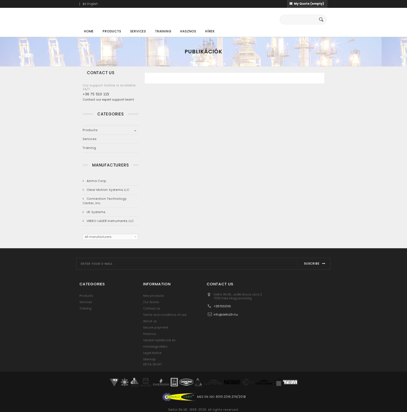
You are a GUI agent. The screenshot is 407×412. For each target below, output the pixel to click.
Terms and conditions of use (165, 315)
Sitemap (149, 359)
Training (163, 31)
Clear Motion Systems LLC (108, 190)
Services (138, 31)
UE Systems (96, 212)
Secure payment (155, 327)
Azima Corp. (96, 181)
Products (112, 31)
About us (150, 321)
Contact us (151, 308)
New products (153, 296)
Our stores (151, 302)
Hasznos (188, 31)
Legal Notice (152, 353)
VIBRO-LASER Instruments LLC (110, 221)
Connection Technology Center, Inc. (105, 201)
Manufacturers (110, 165)
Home (89, 31)
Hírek (210, 31)
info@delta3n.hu (226, 314)
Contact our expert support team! (108, 99)
